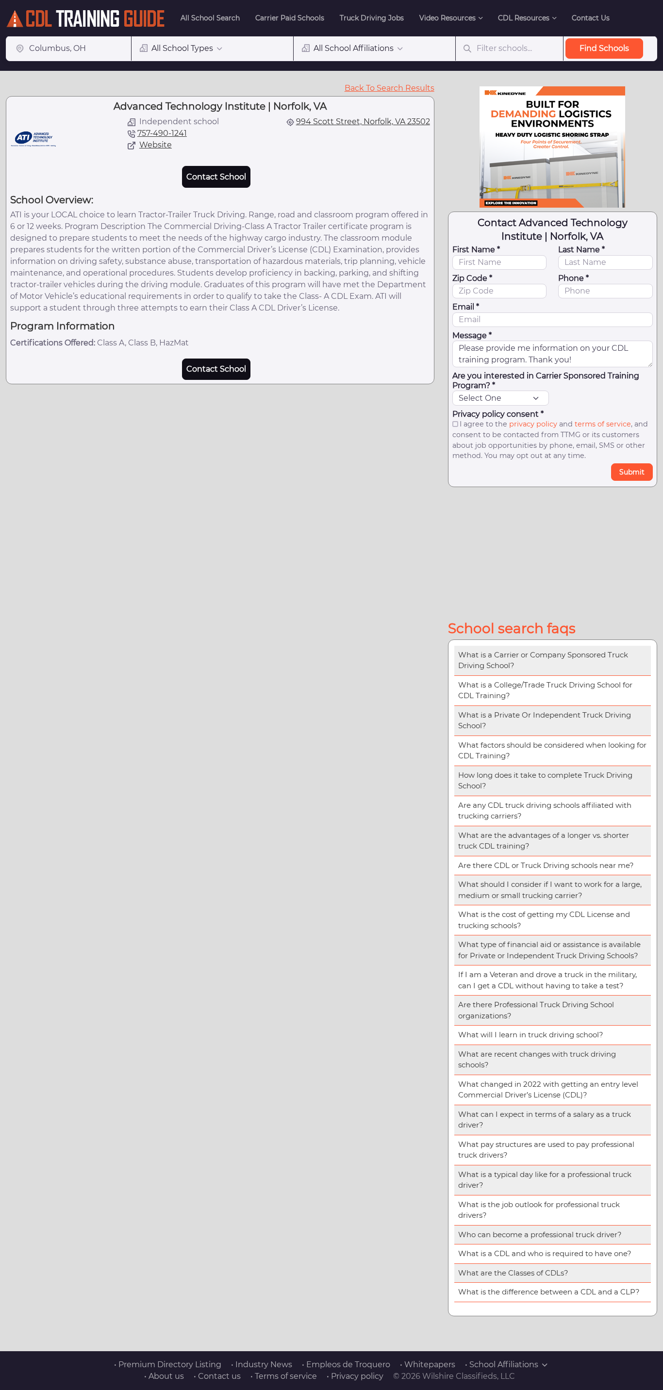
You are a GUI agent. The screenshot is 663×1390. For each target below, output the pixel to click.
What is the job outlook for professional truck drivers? (539, 1210)
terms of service (603, 424)
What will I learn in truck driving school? (530, 1034)
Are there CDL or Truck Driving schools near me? (546, 865)
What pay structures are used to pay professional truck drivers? (546, 1150)
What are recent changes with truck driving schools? (537, 1059)
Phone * (573, 278)
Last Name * (581, 249)
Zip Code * (472, 278)
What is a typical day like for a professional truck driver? (544, 1180)
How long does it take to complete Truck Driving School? (545, 780)
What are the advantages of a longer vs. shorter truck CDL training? (543, 841)
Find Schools (604, 48)
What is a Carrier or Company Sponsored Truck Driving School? (543, 660)
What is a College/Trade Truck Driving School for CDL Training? (545, 690)
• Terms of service (283, 1376)
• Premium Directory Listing (167, 1364)
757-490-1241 (162, 133)
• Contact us (217, 1376)
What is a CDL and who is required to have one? (544, 1253)
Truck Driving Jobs (372, 18)
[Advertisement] (552, 551)
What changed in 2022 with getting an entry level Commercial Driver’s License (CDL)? (548, 1089)
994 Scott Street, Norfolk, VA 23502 (363, 121)
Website (155, 144)
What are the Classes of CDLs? (513, 1272)
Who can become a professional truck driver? (540, 1234)
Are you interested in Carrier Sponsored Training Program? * (545, 380)
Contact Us (591, 18)
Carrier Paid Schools (289, 18)
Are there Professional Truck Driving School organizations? (536, 1010)
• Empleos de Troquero (346, 1364)
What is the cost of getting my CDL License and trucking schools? (544, 920)
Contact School (216, 176)
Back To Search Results (389, 88)
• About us (164, 1376)
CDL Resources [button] (523, 18)
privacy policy (533, 424)
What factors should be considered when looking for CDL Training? (552, 750)
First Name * (476, 249)
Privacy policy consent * (498, 414)
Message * (472, 335)
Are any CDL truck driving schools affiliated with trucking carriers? (544, 811)
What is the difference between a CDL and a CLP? (549, 1291)
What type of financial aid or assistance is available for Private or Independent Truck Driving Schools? (549, 950)
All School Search (210, 18)
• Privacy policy (355, 1376)
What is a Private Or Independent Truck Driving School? (544, 720)
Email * (465, 306)
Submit (632, 472)
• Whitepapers (427, 1364)
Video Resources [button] (447, 18)
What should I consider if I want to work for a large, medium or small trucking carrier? (550, 890)
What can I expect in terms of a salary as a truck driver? (544, 1120)
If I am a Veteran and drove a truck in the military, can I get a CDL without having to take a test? (547, 980)
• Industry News (261, 1364)
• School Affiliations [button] (501, 1364)
